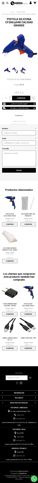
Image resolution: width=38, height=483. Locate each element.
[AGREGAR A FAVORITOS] (33, 98)
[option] (7, 70)
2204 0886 (20, 437)
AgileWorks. (23, 473)
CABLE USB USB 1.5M (28, 338)
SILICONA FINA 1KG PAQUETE (28, 215)
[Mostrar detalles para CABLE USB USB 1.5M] (28, 326)
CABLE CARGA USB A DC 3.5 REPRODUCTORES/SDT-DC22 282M (10, 341)
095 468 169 (20, 419)
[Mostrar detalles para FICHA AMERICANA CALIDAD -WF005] (10, 292)
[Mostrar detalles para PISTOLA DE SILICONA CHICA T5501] (10, 202)
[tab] (19, 121)
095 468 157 (20, 440)
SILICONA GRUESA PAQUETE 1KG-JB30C (9, 249)
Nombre (5, 128)
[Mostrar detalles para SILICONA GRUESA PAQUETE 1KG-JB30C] (10, 237)
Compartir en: (19, 115)
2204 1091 (20, 415)
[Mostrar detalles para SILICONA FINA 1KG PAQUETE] (28, 202)
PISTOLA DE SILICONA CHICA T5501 (10, 216)
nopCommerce (23, 471)
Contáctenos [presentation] (19, 121)
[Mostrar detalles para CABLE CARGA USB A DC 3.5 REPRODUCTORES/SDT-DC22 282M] (10, 326)
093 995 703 (20, 456)
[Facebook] (17, 383)
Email (4, 138)
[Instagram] (21, 383)
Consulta (5, 149)
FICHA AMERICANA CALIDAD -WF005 (10, 305)
